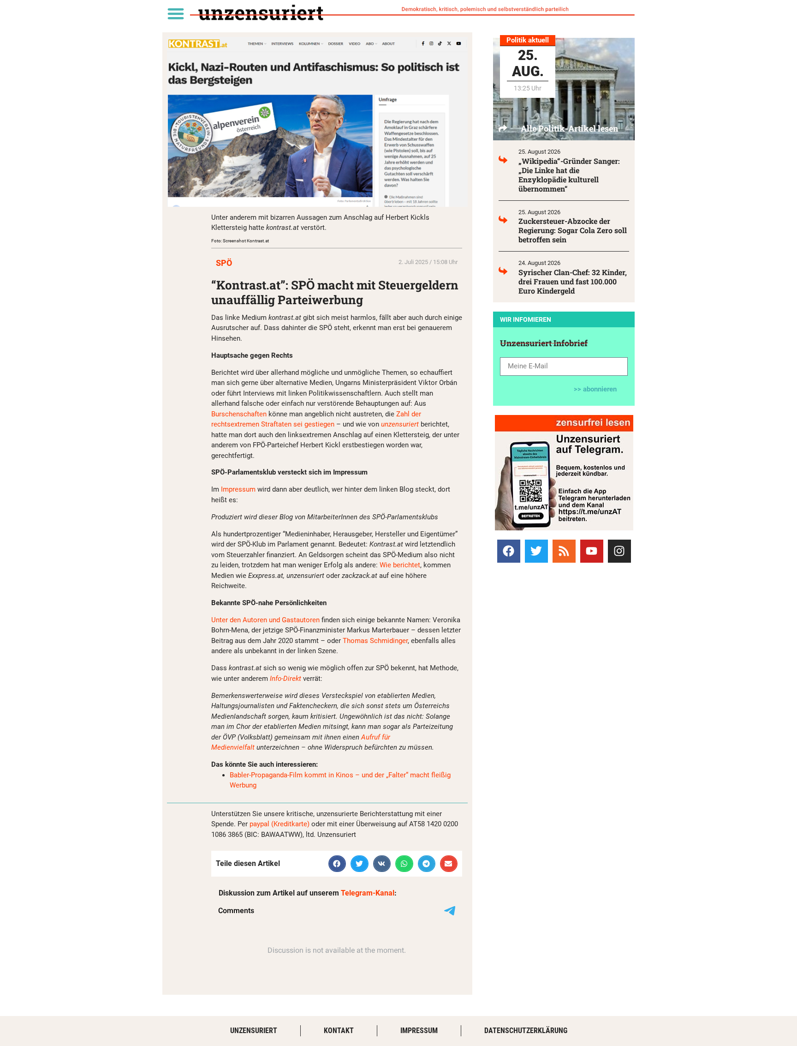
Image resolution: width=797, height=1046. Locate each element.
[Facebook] (508, 551)
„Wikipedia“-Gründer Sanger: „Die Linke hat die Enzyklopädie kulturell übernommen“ (569, 174)
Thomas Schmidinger (375, 641)
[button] (175, 13)
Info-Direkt (286, 678)
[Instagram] (619, 551)
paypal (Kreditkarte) (279, 824)
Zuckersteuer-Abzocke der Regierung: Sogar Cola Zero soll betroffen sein (572, 230)
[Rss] (564, 551)
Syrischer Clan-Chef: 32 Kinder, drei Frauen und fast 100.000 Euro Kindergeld (572, 281)
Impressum (239, 489)
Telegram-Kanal (367, 893)
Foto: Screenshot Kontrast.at (240, 240)
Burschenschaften (239, 414)
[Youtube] (591, 551)
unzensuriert (401, 424)
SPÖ (224, 263)
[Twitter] (536, 551)
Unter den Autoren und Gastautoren (265, 620)
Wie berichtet (400, 565)
